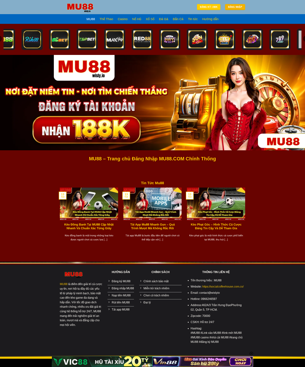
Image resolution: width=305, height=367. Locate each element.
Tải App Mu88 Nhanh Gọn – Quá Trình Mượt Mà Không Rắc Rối (152, 226)
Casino (123, 19)
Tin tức (193, 19)
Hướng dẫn (210, 19)
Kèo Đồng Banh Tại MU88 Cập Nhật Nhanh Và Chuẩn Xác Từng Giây (89, 226)
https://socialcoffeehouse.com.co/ (223, 286)
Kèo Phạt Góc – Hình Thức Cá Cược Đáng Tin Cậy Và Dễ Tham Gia (216, 226)
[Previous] (59, 220)
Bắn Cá (178, 19)
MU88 (90, 19)
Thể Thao (106, 19)
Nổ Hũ (136, 19)
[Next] (246, 220)
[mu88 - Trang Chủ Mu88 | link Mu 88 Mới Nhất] (80, 7)
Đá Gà (163, 19)
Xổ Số (150, 19)
